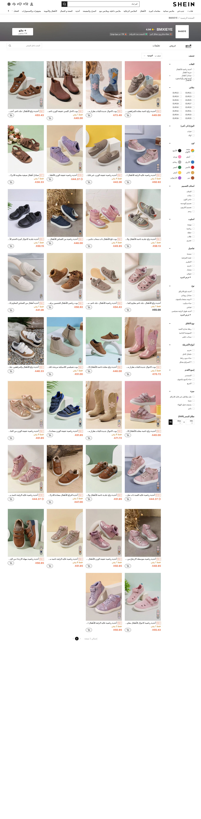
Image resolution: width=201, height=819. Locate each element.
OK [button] (170, 422)
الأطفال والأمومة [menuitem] (50, 11)
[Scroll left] (12, 11)
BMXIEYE (165, 29)
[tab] (188, 46)
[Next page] (73, 638)
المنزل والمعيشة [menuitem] (89, 11)
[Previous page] (80, 638)
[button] (14, 4)
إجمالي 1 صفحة (90, 639)
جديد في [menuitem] (180, 11)
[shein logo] (183, 4)
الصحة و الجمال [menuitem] (66, 11)
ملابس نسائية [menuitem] (168, 11)
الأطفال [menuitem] (143, 11)
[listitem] (160, 34)
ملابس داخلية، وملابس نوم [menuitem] (110, 11)
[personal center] (31, 4)
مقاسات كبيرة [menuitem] (154, 11)
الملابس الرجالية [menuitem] (130, 11)
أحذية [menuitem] (77, 11)
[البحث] (64, 4)
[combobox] (152, 55)
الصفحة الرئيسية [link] (187, 18)
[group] (181, 69)
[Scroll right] (9, 11)
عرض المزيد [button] (184, 277)
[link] (25, 4)
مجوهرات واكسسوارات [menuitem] (31, 11)
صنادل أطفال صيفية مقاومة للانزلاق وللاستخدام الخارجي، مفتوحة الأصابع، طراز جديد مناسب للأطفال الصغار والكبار (25, 175)
